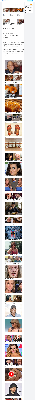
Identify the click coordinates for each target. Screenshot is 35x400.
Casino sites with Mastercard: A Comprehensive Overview (28, 7)
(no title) (26, 6)
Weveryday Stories (5, 0)
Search (26, 3)
